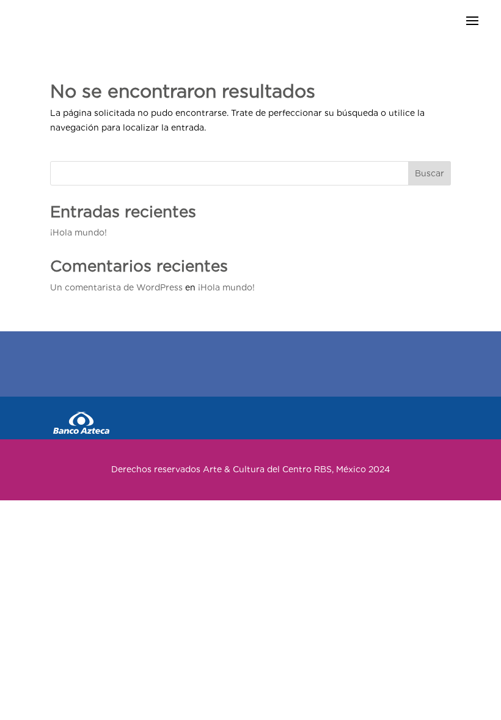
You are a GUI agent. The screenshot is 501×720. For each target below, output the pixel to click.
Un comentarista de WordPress (116, 287)
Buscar (429, 173)
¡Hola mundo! (78, 232)
